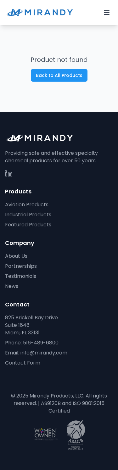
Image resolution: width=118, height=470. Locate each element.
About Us (16, 256)
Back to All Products (59, 75)
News (11, 286)
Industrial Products (28, 214)
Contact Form (22, 362)
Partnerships (21, 266)
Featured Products (28, 224)
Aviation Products (26, 204)
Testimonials (20, 276)
